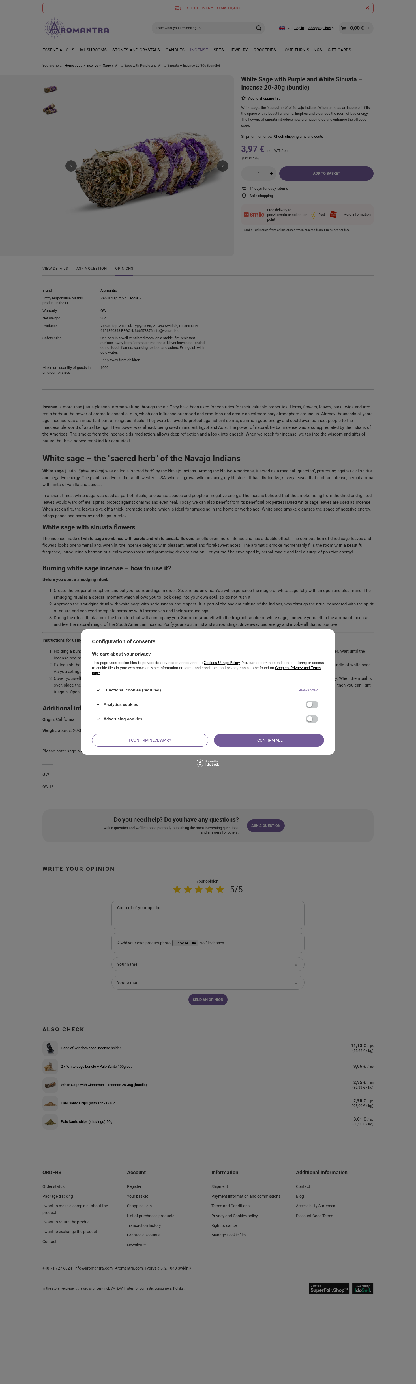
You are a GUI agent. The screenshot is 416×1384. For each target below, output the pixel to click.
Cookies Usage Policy (222, 663)
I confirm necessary (150, 740)
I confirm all (269, 740)
